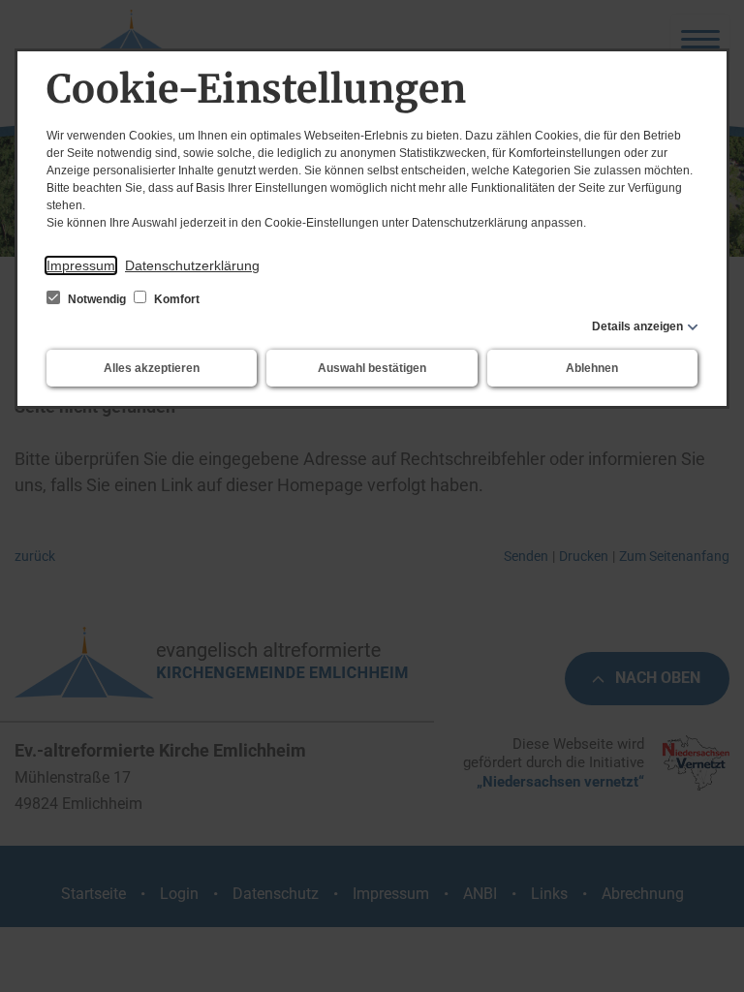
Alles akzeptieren (152, 368)
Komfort (175, 299)
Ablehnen (592, 368)
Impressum (80, 265)
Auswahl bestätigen (372, 368)
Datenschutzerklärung (192, 265)
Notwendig (97, 299)
